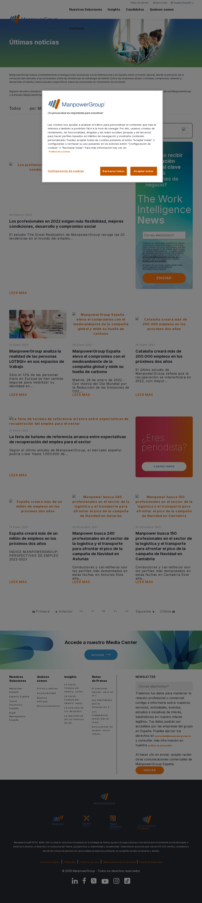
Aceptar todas (143, 171)
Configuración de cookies (66, 170)
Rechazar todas (113, 171)
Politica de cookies (59, 151)
